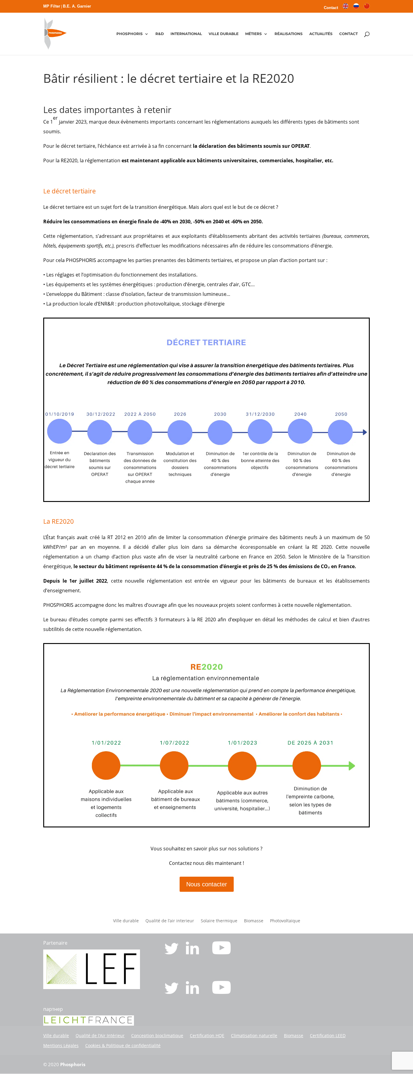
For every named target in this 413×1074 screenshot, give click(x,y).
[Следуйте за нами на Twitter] (172, 992)
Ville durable (126, 921)
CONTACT (348, 34)
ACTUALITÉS (321, 34)
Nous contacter (206, 884)
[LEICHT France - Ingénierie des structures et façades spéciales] (91, 987)
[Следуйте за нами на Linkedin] (193, 992)
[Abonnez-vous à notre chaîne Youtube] (221, 952)
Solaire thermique (219, 921)
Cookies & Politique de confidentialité (123, 1045)
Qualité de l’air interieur (169, 921)
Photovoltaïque (285, 921)
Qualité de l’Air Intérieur (100, 1035)
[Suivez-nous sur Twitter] (172, 952)
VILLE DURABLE (224, 34)
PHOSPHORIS (129, 34)
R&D (159, 34)
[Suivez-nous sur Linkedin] (193, 952)
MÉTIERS (253, 34)
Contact (331, 8)
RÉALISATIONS (289, 34)
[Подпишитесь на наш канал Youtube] (221, 992)
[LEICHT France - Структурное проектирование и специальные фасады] (88, 1024)
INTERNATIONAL (186, 34)
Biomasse (253, 921)
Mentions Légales (61, 1045)
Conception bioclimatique (157, 1035)
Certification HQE (207, 1035)
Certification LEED (328, 1035)
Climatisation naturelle (254, 1035)
